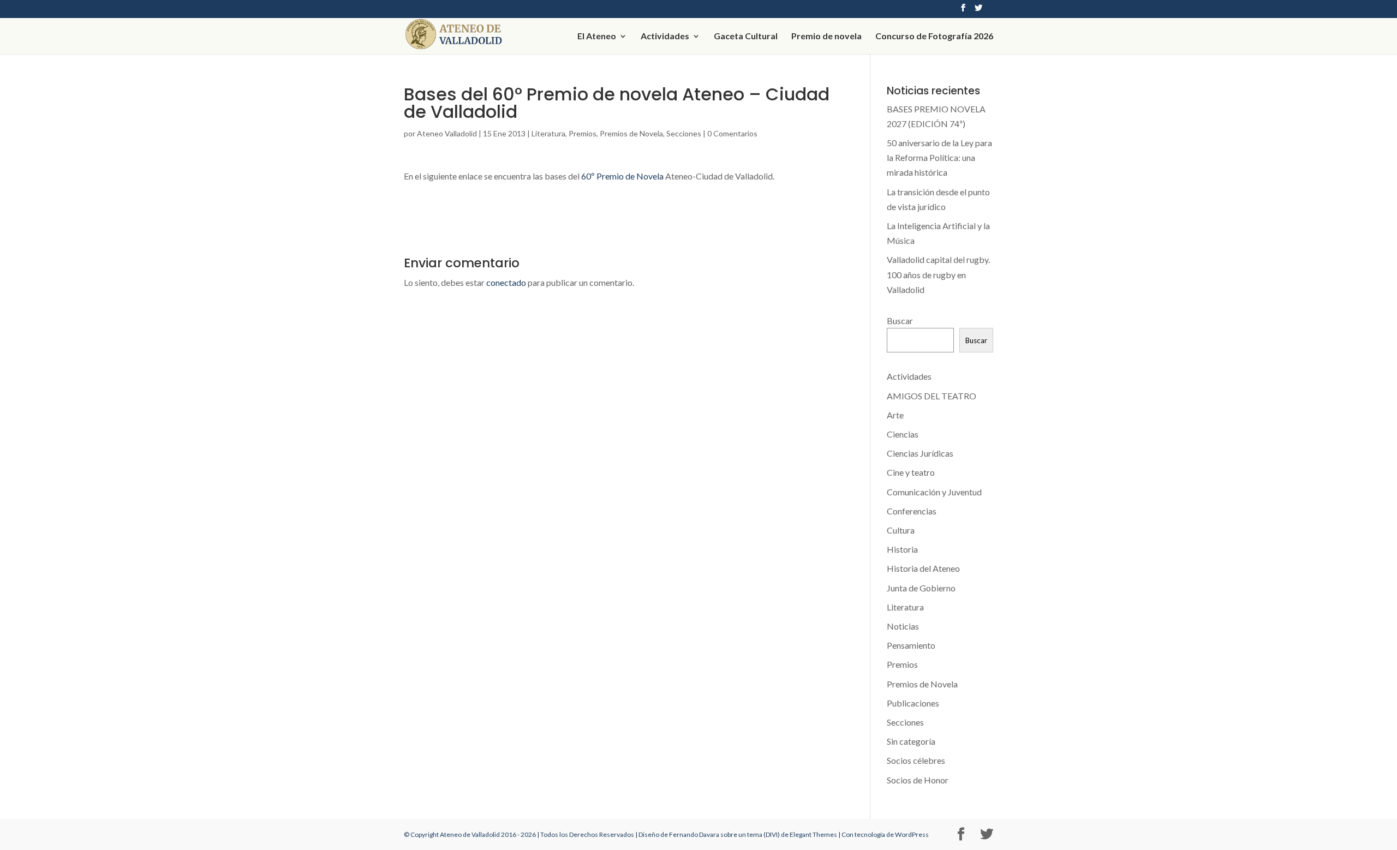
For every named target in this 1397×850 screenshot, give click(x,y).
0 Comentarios (732, 133)
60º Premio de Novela (622, 176)
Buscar (900, 320)
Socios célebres (916, 760)
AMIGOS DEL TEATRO (931, 396)
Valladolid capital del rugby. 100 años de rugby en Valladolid (938, 274)
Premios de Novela (631, 133)
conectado (506, 282)
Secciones (683, 133)
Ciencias (902, 434)
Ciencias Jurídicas (920, 453)
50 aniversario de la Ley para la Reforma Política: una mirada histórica (939, 157)
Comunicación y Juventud (934, 492)
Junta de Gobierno (921, 588)
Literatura (548, 133)
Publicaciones (913, 703)
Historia (902, 549)
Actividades (665, 36)
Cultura (901, 530)
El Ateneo (596, 36)
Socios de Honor (917, 780)
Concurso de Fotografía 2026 (934, 36)
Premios (582, 133)
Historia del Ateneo (923, 568)
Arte (895, 415)
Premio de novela (826, 36)
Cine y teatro (911, 472)
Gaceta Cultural (746, 36)
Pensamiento (911, 645)
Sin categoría (911, 741)
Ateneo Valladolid (447, 133)
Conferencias (911, 511)
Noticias (903, 626)
